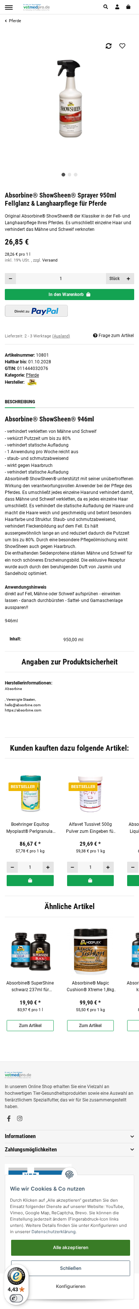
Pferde (32, 375)
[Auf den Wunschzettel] (122, 46)
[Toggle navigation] (9, 7)
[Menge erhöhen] (129, 278)
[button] (106, 7)
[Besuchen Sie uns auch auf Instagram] (20, 1119)
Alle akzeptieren (70, 1247)
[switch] (16, 1298)
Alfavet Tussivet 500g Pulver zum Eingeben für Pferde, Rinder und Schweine (90, 828)
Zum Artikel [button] (30, 1025)
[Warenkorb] (129, 7)
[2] (36, 311)
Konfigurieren (70, 1286)
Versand (49, 260)
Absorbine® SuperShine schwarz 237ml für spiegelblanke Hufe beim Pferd (30, 986)
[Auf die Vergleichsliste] (109, 46)
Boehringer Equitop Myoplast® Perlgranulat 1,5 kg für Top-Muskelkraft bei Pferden (30, 828)
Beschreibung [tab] (20, 401)
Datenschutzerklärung (54, 1231)
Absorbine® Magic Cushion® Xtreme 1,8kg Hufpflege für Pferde (90, 986)
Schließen (70, 1268)
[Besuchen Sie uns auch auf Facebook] (9, 1119)
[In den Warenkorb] (30, 880)
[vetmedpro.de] (36, 7)
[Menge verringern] (10, 278)
